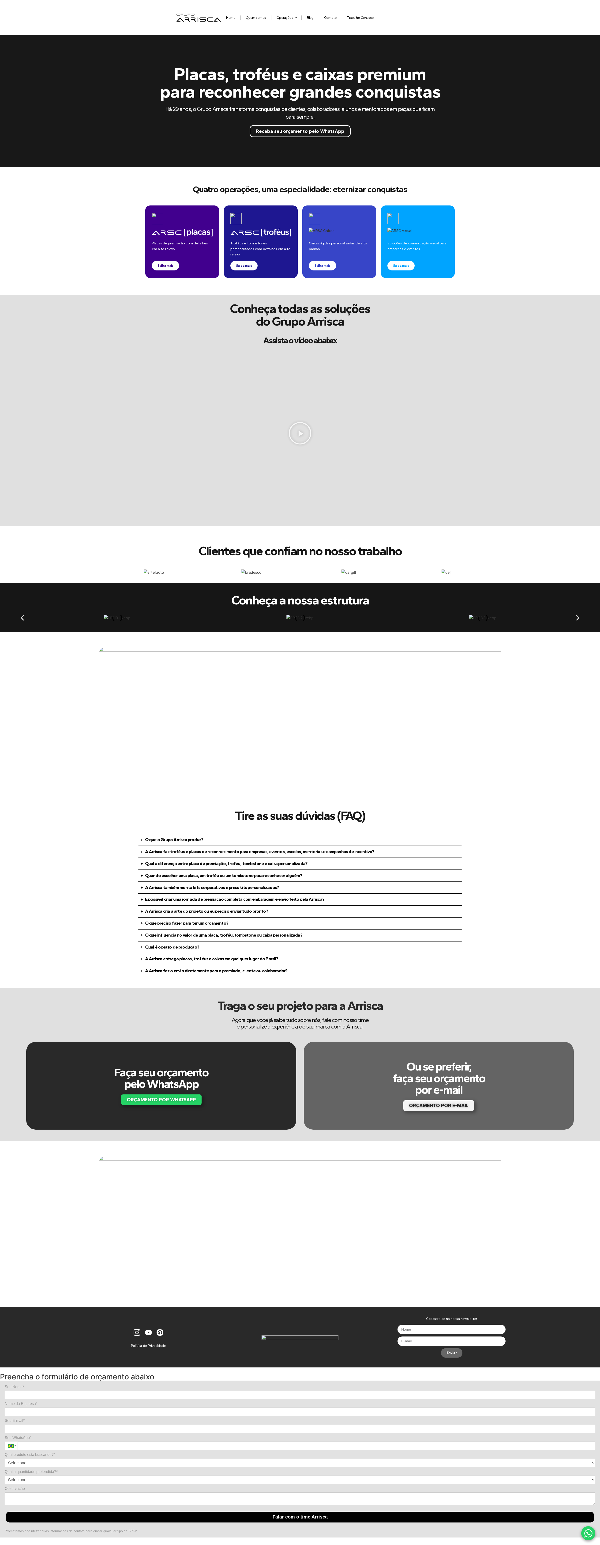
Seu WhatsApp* (18, 1438)
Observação (15, 1489)
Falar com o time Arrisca (300, 1516)
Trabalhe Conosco (360, 17)
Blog (310, 17)
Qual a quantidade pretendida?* (31, 1472)
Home (230, 17)
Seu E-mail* (15, 1421)
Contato (330, 17)
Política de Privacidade (148, 1346)
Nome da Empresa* (21, 1404)
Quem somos (256, 17)
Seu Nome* (14, 1387)
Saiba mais (165, 266)
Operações (285, 17)
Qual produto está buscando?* (30, 1455)
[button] (300, 433)
